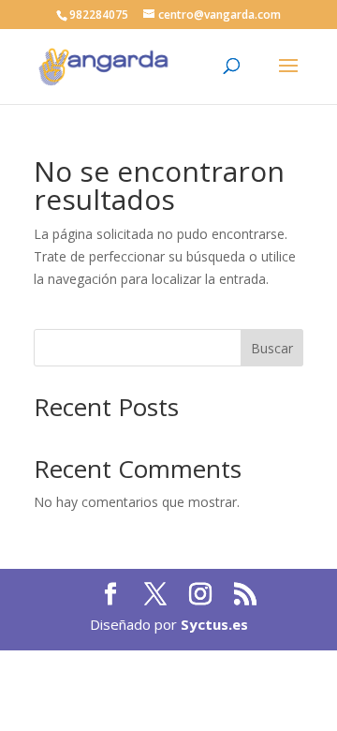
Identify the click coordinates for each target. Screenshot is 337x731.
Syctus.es (214, 624)
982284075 (98, 14)
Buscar (272, 348)
